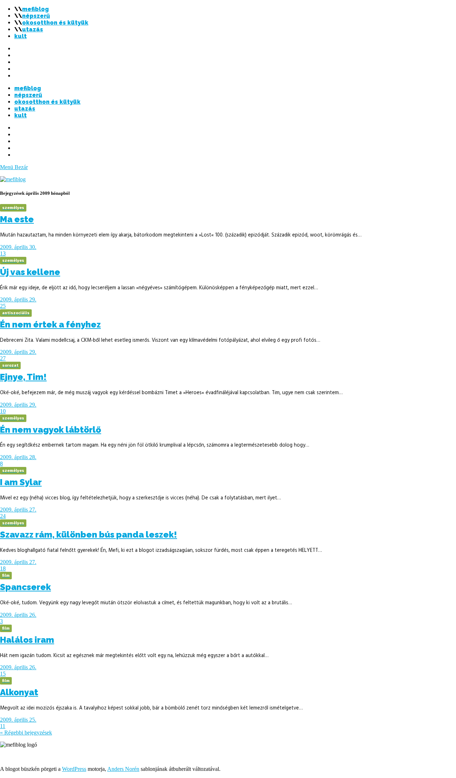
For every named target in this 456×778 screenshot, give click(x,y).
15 (3, 674)
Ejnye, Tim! (23, 377)
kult (20, 36)
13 (3, 253)
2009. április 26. (18, 615)
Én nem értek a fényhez (50, 324)
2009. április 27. (18, 510)
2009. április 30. (18, 247)
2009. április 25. (18, 720)
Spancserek (25, 587)
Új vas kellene (30, 272)
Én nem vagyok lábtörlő (50, 429)
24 (3, 516)
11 (2, 726)
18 (3, 568)
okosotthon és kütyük (55, 22)
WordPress (74, 769)
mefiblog (35, 9)
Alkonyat (19, 692)
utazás (32, 29)
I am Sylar (21, 482)
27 (3, 358)
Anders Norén (123, 769)
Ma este (17, 219)
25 (3, 306)
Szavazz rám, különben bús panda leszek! (88, 534)
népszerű (36, 15)
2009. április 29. (18, 299)
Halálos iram (27, 640)
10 (3, 411)
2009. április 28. (18, 457)
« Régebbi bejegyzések (26, 732)
